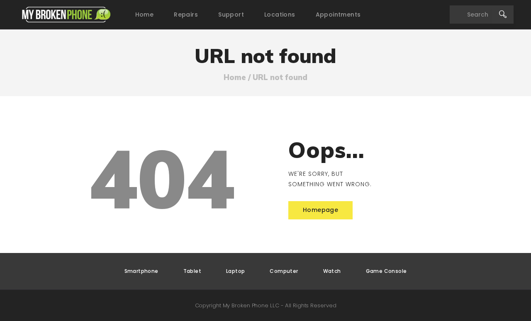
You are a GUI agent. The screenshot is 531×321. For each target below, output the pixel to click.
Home (235, 77)
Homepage (320, 210)
